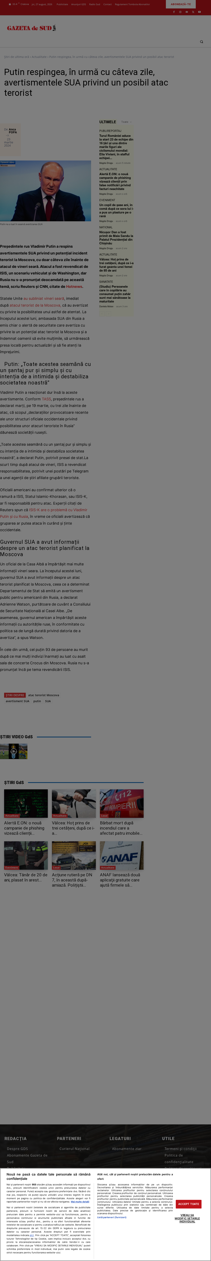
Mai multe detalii (80, 1201)
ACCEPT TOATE (188, 1204)
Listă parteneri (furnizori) (112, 1217)
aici (32, 1235)
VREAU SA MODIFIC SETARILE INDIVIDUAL (187, 1218)
